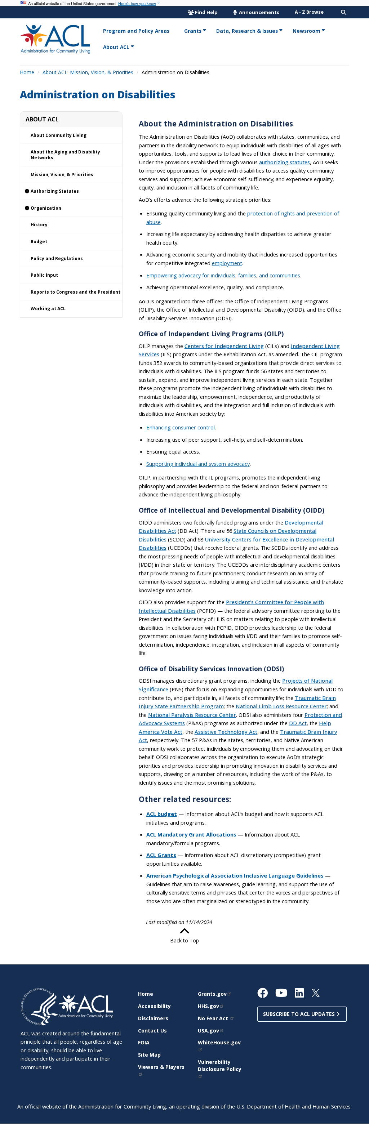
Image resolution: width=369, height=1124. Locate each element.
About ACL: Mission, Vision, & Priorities (88, 72)
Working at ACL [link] (48, 308)
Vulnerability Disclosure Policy (219, 1065)
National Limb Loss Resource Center (281, 706)
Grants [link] (192, 30)
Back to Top (184, 940)
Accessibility (154, 1006)
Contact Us (152, 1030)
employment (227, 263)
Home (27, 72)
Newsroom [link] (306, 30)
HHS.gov (208, 1006)
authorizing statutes (284, 162)
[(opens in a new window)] (39, 1006)
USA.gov (208, 1030)
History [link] (39, 225)
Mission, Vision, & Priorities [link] (62, 174)
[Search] (343, 12)
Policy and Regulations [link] (57, 258)
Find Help (206, 12)
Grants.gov (212, 993)
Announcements (258, 12)
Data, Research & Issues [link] (247, 30)
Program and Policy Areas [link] (136, 30)
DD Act (298, 723)
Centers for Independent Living (224, 345)
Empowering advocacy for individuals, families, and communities (223, 275)
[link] (71, 191)
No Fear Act (214, 1018)
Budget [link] (39, 241)
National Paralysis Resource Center (192, 714)
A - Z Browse (309, 12)
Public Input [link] (44, 275)
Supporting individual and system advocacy (198, 463)
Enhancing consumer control (180, 427)
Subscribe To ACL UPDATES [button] (299, 1014)
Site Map (149, 1054)
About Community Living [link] (58, 135)
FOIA (144, 1042)
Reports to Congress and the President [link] (75, 292)
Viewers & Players (161, 1066)
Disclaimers (153, 1018)
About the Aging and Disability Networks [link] (65, 155)
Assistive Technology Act (226, 731)
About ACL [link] (116, 47)
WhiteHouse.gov (219, 1042)
